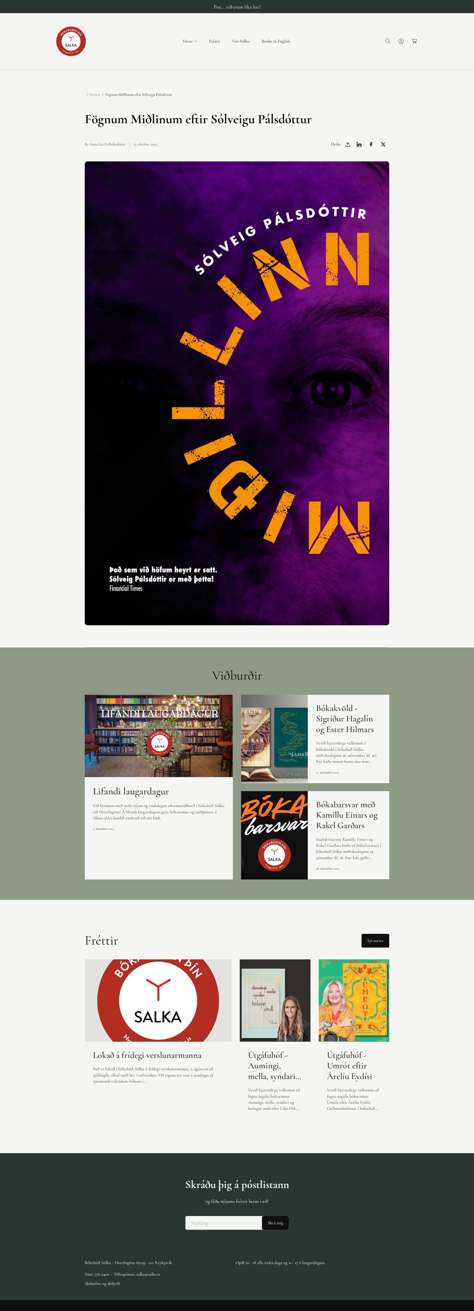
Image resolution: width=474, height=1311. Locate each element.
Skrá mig (275, 1223)
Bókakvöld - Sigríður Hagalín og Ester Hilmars (345, 719)
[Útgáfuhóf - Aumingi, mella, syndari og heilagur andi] (275, 1000)
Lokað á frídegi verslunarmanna (147, 1055)
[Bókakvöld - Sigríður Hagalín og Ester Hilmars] (274, 739)
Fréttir (95, 94)
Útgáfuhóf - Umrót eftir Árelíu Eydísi (349, 1066)
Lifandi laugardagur (131, 791)
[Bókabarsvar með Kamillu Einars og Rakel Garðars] (274, 835)
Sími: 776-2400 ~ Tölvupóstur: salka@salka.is (122, 1274)
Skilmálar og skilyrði (102, 1283)
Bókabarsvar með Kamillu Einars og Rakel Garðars (346, 815)
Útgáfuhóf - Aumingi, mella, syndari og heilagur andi (271, 1066)
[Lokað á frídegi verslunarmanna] (158, 1000)
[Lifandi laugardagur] (159, 736)
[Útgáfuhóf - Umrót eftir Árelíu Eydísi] (354, 1000)
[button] (189, 41)
